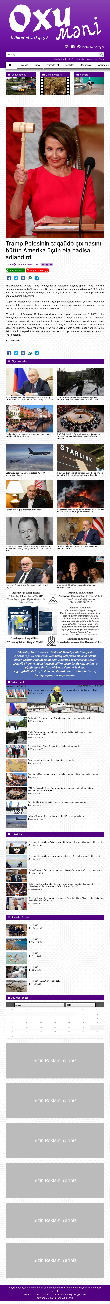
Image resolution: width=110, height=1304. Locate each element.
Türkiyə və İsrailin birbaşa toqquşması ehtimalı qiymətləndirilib (78, 547)
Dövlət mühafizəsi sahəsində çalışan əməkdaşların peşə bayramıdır (58, 802)
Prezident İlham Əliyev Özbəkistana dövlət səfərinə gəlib (53, 746)
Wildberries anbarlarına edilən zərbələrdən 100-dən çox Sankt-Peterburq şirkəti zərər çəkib (80, 511)
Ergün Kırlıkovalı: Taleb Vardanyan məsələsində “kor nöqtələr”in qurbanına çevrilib (66, 870)
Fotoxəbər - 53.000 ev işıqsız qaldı (44, 981)
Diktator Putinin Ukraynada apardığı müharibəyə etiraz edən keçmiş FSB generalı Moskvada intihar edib (28, 548)
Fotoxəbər (33, 925)
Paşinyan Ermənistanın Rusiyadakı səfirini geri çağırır (27, 586)
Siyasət (24, 65)
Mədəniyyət (86, 65)
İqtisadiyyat (52, 65)
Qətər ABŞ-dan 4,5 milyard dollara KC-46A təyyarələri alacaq (25, 474)
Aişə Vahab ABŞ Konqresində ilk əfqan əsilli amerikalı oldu (76, 586)
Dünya (37, 65)
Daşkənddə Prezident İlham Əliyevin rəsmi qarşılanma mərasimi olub (59, 718)
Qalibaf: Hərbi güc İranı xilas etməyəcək (24, 510)
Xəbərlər (69, 65)
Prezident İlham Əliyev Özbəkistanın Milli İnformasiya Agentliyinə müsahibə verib (65, 842)
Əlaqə (101, 59)
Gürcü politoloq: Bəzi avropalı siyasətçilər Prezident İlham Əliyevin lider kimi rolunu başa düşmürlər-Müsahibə (66, 899)
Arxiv (81, 59)
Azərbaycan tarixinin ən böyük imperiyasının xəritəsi (51, 760)
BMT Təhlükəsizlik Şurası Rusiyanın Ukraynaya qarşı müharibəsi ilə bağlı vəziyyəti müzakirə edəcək (78, 436)
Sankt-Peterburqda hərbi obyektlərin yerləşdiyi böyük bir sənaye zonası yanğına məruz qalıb (78, 398)
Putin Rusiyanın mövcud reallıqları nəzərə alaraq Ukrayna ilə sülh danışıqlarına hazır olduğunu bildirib (29, 398)
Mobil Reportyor (92, 47)
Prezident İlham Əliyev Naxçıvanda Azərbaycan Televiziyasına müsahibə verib (64, 856)
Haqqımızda (91, 59)
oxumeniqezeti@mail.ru (73, 1294)
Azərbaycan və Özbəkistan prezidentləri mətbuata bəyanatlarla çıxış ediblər (62, 690)
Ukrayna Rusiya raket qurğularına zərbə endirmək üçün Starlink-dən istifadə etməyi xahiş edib (80, 474)
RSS (57, 1294)
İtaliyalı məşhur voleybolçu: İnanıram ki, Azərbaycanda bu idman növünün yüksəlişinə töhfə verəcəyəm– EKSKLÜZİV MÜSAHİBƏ (62, 885)
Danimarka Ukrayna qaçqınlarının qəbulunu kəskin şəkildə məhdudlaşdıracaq (28, 435)
